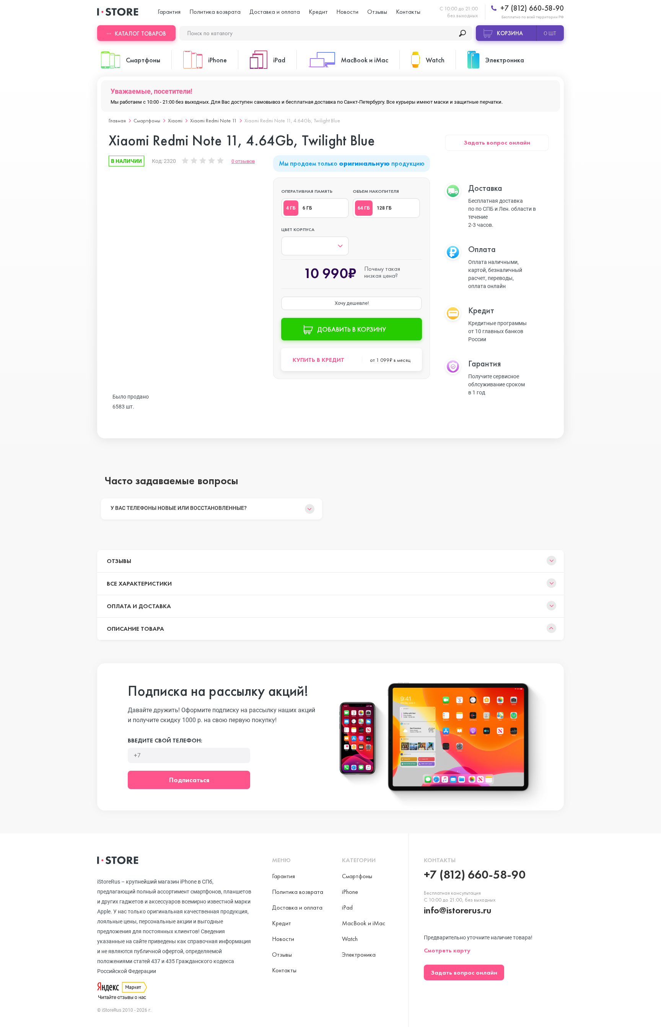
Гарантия (169, 12)
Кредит (318, 12)
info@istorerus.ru (458, 910)
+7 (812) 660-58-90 (531, 8)
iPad (347, 907)
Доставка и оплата (274, 12)
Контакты (408, 12)
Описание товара (135, 629)
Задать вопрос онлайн (497, 142)
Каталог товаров (140, 33)
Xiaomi (175, 120)
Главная (117, 120)
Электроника (359, 955)
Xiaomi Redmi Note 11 (213, 120)
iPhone (350, 892)
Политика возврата (215, 12)
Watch (350, 939)
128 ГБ (384, 208)
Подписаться (189, 779)
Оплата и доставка (139, 606)
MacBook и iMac (363, 923)
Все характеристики (139, 583)
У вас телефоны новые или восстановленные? (179, 508)
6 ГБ (307, 208)
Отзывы (377, 12)
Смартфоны (147, 120)
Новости (347, 12)
